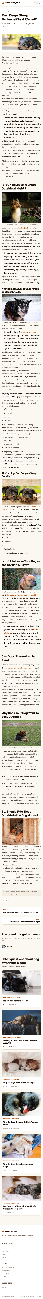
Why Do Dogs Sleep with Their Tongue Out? (20, 1123)
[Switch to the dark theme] (35, 3)
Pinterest (4, 1287)
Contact (4, 1257)
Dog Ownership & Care (13, 11)
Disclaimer (5, 1277)
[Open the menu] (39, 3)
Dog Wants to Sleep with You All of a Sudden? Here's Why (19, 1207)
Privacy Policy (6, 1271)
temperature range (30, 332)
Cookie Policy (6, 1274)
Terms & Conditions (8, 1267)
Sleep (5, 900)
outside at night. (20, 228)
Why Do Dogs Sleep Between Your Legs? (18, 1165)
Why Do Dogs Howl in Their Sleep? (19, 1082)
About (3, 1254)
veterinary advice (8, 30)
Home (3, 11)
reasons (31, 760)
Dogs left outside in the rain (20, 668)
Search (4, 1248)
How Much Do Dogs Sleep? (15, 1001)
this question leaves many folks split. (21, 595)
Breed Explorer (6, 1251)
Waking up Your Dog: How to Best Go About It (20, 1041)
